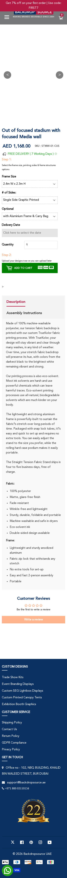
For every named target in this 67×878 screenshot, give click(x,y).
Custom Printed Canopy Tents (22, 697)
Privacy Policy (11, 749)
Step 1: (7, 159)
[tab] (24, 302)
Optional (8, 208)
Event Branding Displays (18, 684)
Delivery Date (11, 225)
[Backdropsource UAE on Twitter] (13, 842)
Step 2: (7, 255)
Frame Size (9, 176)
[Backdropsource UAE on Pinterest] (31, 842)
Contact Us (9, 729)
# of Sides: (9, 192)
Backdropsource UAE (37, 854)
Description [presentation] (16, 302)
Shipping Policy (12, 722)
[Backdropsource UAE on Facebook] (22, 842)
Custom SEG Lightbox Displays (22, 690)
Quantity (8, 244)
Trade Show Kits (12, 677)
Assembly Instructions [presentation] (24, 313)
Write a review (33, 619)
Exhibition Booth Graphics (19, 704)
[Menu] (8, 18)
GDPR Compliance (14, 742)
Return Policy (10, 736)
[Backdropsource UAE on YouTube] (50, 842)
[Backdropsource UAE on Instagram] (40, 842)
